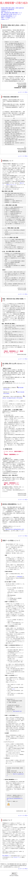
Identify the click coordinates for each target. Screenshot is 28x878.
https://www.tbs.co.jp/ (17, 711)
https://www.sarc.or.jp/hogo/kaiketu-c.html (15, 529)
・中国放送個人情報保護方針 (7, 9)
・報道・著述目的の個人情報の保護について (11, 12)
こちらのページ (16, 857)
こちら (13, 688)
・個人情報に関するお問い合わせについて (10, 14)
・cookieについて (4, 19)
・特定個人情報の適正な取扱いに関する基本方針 (12, 8)
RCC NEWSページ (6, 855)
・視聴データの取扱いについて (7, 17)
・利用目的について (5, 11)
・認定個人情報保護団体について (8, 16)
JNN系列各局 (19, 576)
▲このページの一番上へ (23, 92)
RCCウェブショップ (11, 184)
